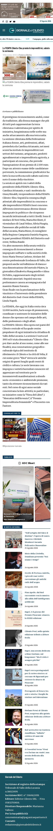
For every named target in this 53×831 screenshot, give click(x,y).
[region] (26, 494)
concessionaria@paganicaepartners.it (26, 817)
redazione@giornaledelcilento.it (23, 824)
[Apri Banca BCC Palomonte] (18, 494)
